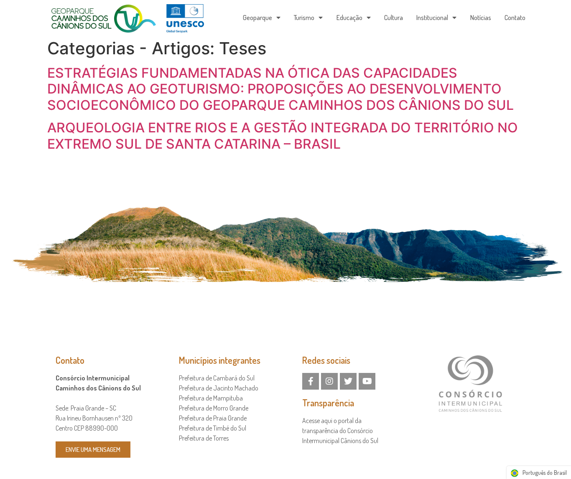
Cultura (393, 17)
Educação (349, 17)
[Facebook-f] (310, 381)
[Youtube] (367, 381)
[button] (93, 449)
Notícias (480, 17)
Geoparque (257, 17)
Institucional (432, 17)
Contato (515, 17)
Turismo (304, 17)
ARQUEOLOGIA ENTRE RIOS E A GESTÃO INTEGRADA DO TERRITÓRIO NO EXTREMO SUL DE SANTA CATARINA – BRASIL (282, 135)
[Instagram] (329, 381)
